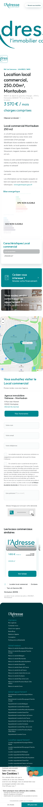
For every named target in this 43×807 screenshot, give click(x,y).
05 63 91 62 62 (12, 407)
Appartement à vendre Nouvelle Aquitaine (21, 709)
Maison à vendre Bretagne (16, 656)
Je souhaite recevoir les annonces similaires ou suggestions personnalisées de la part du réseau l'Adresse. (21, 456)
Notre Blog (11, 631)
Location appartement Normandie (18, 755)
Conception (11, 637)
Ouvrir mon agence (14, 628)
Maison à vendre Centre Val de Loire (19, 673)
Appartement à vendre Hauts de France (20, 715)
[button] (21, 344)
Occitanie (34, 584)
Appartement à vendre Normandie (18, 707)
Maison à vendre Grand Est (16, 664)
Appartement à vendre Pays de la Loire (20, 727)
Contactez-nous (13, 626)
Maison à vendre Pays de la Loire (18, 679)
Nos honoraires (21, 413)
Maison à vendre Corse (15, 686)
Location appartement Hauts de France (20, 763)
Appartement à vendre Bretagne (18, 704)
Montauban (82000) (11, 592)
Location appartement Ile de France (19, 766)
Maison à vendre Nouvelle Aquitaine (19, 661)
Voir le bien (22, 574)
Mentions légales (13, 634)
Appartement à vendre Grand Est (18, 712)
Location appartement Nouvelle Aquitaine (21, 758)
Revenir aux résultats (34, 5)
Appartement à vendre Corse (17, 734)
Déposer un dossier (11, 118)
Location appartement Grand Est (18, 760)
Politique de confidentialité (16, 640)
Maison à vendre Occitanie (16, 676)
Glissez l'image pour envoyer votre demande (21, 506)
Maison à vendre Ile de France (17, 670)
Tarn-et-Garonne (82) (14, 588)
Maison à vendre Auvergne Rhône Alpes (20, 648)
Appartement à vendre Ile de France (19, 718)
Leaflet (40, 370)
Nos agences (12, 623)
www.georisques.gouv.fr (23, 184)
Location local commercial (18, 584)
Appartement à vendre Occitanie (18, 724)
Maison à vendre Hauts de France (18, 667)
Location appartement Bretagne (18, 752)
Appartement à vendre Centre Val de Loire (21, 721)
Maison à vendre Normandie (17, 659)
